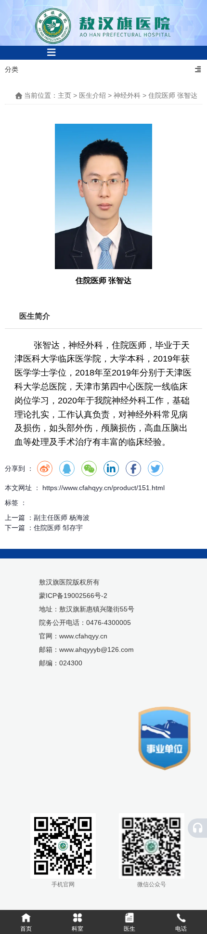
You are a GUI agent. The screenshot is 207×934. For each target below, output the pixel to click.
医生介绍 (92, 95)
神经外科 (127, 95)
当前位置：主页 (48, 95)
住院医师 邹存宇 (58, 528)
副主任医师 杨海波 (62, 517)
